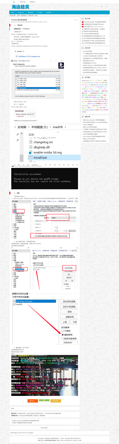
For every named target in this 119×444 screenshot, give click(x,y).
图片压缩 (23, 2)
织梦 (92, 84)
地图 (92, 107)
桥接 (91, 82)
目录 (100, 105)
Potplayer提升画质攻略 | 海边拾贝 (29, 415)
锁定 (85, 112)
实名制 (96, 89)
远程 (102, 95)
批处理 (89, 87)
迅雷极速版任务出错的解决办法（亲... (95, 36)
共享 (91, 89)
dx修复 (87, 99)
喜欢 (33, 401)
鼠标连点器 (100, 99)
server (84, 80)
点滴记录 (30, 15)
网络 (83, 103)
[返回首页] (13, 2)
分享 (56, 401)
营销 (105, 110)
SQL (87, 105)
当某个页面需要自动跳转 (90, 134)
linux (101, 103)
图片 (99, 80)
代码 (104, 103)
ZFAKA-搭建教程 (88, 124)
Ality (66, 438)
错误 (94, 95)
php (87, 110)
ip (93, 89)
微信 (102, 97)
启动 (83, 95)
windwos (95, 101)
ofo (100, 110)
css (92, 103)
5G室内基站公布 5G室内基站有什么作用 (95, 131)
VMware (86, 84)
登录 (107, 6)
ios (83, 84)
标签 (97, 105)
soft (83, 91)
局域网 (98, 103)
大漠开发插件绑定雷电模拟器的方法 (95, 43)
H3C (83, 107)
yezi (29, 413)
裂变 (94, 105)
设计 (88, 89)
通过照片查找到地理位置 (91, 31)
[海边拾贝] (20, 7)
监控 (102, 80)
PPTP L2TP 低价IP (27, 433)
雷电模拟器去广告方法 (89, 63)
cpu (107, 107)
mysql (94, 99)
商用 (103, 82)
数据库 (98, 97)
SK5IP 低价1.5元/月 (16, 433)
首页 (12, 12)
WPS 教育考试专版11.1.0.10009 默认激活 (95, 122)
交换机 (94, 97)
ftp (84, 99)
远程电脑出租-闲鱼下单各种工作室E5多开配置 (96, 141)
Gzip (87, 80)
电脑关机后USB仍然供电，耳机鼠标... (95, 29)
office (90, 105)
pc (90, 84)
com (90, 80)
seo (94, 82)
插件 (100, 91)
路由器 (98, 95)
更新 (103, 91)
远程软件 (90, 101)
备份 (106, 84)
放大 (103, 84)
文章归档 (48, 12)
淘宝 (106, 101)
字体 (92, 87)
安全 (91, 99)
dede (104, 87)
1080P (85, 101)
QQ (86, 87)
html (95, 107)
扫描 (106, 82)
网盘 (105, 80)
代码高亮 (32, 2)
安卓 (105, 97)
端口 (105, 89)
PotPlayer (26, 29)
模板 (105, 95)
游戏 (86, 103)
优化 (99, 93)
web (100, 82)
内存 (86, 107)
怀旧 (104, 107)
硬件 (98, 107)
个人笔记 (39, 12)
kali (95, 84)
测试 (103, 101)
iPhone (94, 91)
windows (106, 93)
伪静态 (87, 97)
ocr (107, 95)
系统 (88, 82)
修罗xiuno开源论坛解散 (90, 127)
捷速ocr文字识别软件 (89, 138)
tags (97, 91)
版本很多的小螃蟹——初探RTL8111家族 (95, 70)
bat (83, 82)
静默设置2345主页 (88, 60)
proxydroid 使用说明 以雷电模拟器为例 (27, 420)
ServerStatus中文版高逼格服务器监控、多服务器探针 (98, 136)
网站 (100, 101)
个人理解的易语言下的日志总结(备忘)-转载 (95, 53)
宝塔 (95, 87)
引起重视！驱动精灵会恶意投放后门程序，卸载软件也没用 (100, 129)
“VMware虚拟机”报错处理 (91, 33)
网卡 (85, 89)
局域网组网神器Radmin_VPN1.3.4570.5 (95, 67)
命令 (101, 107)
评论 (96, 80)
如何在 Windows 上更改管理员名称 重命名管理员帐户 (98, 65)
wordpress (21, 12)
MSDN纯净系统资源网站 (90, 72)
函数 (85, 91)
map (88, 91)
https (93, 80)
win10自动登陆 (87, 51)
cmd (83, 87)
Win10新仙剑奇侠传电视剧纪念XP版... (95, 38)
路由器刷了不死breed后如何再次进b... (95, 40)
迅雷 (102, 93)
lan (103, 110)
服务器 (95, 93)
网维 (89, 107)
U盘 (106, 105)
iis (86, 82)
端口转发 (98, 84)
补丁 (83, 97)
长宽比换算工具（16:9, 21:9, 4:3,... (94, 26)
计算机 (84, 110)
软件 (97, 82)
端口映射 (100, 87)
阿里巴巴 (100, 89)
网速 (103, 105)
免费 (94, 103)
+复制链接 (42, 415)
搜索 (101, 6)
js (90, 91)
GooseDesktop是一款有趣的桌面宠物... (95, 22)
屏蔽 (91, 93)
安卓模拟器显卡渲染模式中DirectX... (94, 24)
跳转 (88, 93)
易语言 (97, 110)
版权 (86, 95)
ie (85, 105)
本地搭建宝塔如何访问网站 (24, 422)
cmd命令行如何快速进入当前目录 (93, 56)
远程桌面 (90, 95)
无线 (104, 99)
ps (85, 82)
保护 (90, 97)
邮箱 (89, 103)
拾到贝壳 (30, 12)
